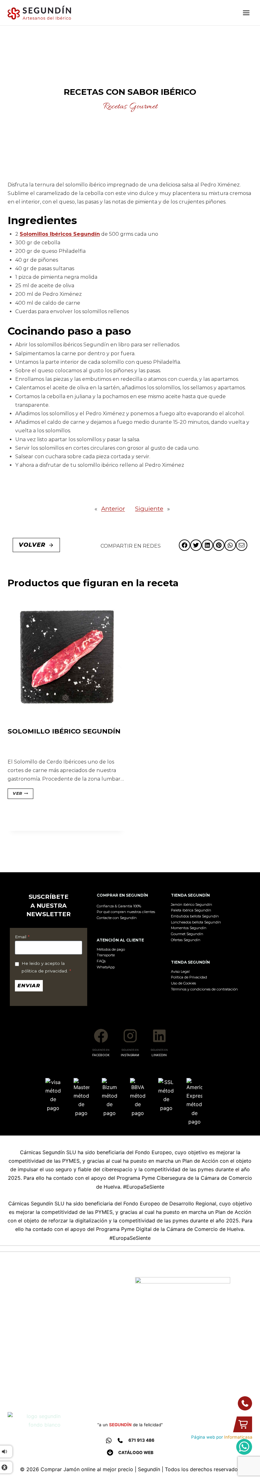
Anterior (113, 508)
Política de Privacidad (189, 977)
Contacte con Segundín (117, 918)
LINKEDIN (159, 1055)
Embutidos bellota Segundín (195, 916)
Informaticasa (238, 1437)
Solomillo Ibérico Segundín (64, 731)
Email (22, 936)
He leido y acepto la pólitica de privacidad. (46, 967)
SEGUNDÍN (120, 1424)
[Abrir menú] (246, 13)
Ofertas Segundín (185, 940)
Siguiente (149, 508)
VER (17, 793)
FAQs (101, 961)
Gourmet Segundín (187, 934)
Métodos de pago (111, 949)
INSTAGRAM (130, 1055)
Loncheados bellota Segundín (196, 922)
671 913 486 (141, 1440)
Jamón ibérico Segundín (191, 904)
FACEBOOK (101, 1055)
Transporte (106, 955)
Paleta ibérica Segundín (191, 910)
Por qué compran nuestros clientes (126, 912)
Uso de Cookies (183, 983)
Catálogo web (135, 1452)
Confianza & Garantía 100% (119, 906)
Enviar (28, 986)
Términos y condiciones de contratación (204, 989)
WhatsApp (106, 967)
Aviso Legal (180, 971)
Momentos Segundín (188, 928)
